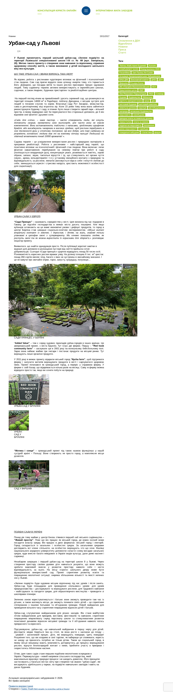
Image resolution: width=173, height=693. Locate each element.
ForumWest (124, 72)
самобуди (143, 129)
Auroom (152, 65)
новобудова (138, 115)
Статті (122, 52)
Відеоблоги (125, 43)
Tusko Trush (45, 689)
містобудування (156, 108)
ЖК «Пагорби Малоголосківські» (134, 87)
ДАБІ (153, 79)
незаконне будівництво (141, 111)
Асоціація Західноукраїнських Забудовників (139, 76)
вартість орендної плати (130, 101)
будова (122, 97)
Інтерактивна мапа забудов (114, 10)
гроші (146, 101)
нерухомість (125, 115)
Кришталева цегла (128, 90)
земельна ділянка (127, 108)
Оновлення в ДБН (129, 40)
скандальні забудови (129, 132)
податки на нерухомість (130, 125)
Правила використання (21, 686)
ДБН (161, 79)
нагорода (123, 111)
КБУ (154, 87)
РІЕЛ (151, 94)
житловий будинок (128, 104)
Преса (122, 49)
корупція (142, 108)
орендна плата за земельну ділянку (136, 118)
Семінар (160, 94)
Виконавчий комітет (140, 79)
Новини (12, 36)
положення (149, 125)
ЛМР (141, 90)
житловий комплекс (148, 104)
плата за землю (141, 122)
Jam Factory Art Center (142, 72)
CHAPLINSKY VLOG (128, 69)
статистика (147, 132)
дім (153, 101)
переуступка (125, 122)
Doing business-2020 (150, 69)
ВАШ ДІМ (123, 79)
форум (157, 132)
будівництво (134, 97)
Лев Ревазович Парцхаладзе (132, 94)
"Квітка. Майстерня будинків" (132, 65)
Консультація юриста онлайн (57, 10)
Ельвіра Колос (137, 83)
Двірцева (123, 83)
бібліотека (147, 97)
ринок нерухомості (128, 129)
